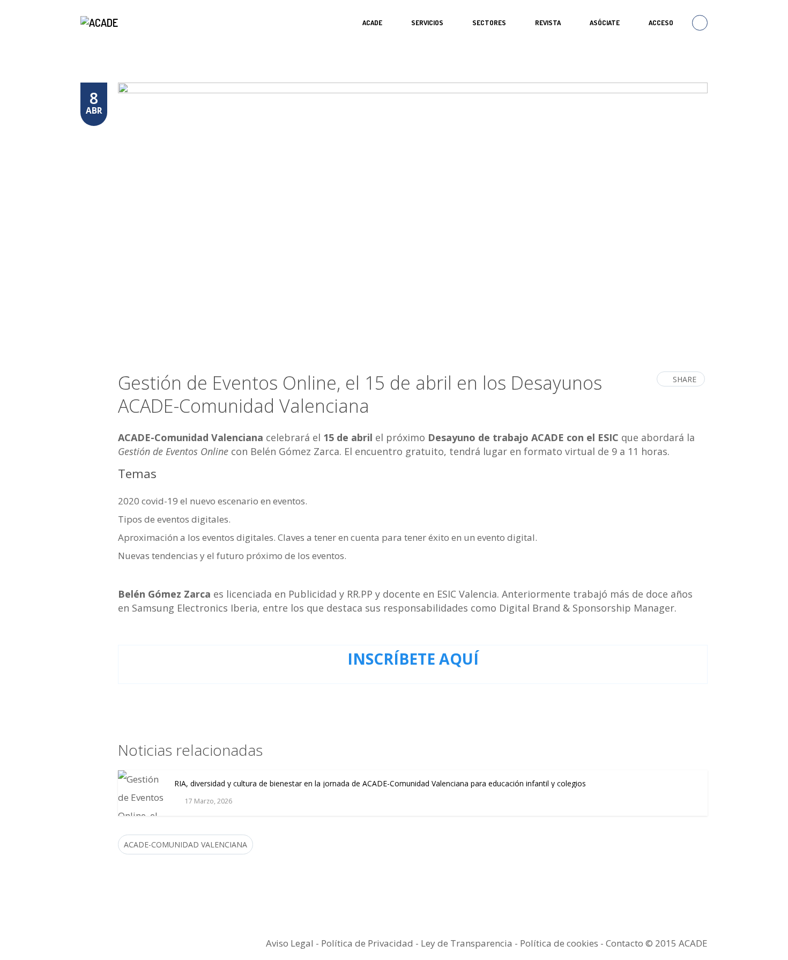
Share (684, 379)
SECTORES (489, 22)
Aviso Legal (290, 943)
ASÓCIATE (605, 22)
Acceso (661, 22)
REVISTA (548, 22)
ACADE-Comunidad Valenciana (185, 844)
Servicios (427, 22)
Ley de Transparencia (468, 943)
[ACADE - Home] (100, 22)
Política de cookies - (563, 943)
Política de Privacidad (367, 943)
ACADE (372, 22)
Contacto (624, 943)
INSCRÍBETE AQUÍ (413, 659)
